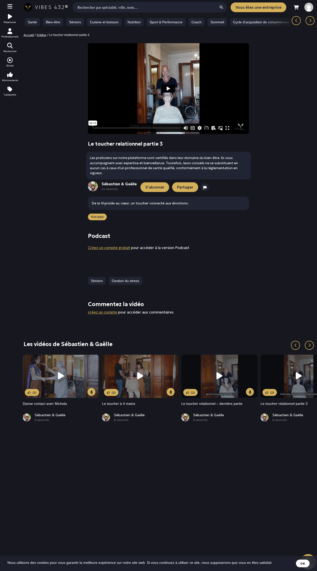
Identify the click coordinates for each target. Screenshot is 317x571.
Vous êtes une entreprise (258, 7)
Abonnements (10, 80)
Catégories (10, 94)
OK (302, 563)
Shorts (10, 65)
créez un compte (102, 312)
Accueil (29, 35)
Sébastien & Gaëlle (50, 415)
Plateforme (10, 22)
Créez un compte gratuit (109, 247)
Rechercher (10, 51)
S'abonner (154, 187)
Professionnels (9, 36)
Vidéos (41, 35)
